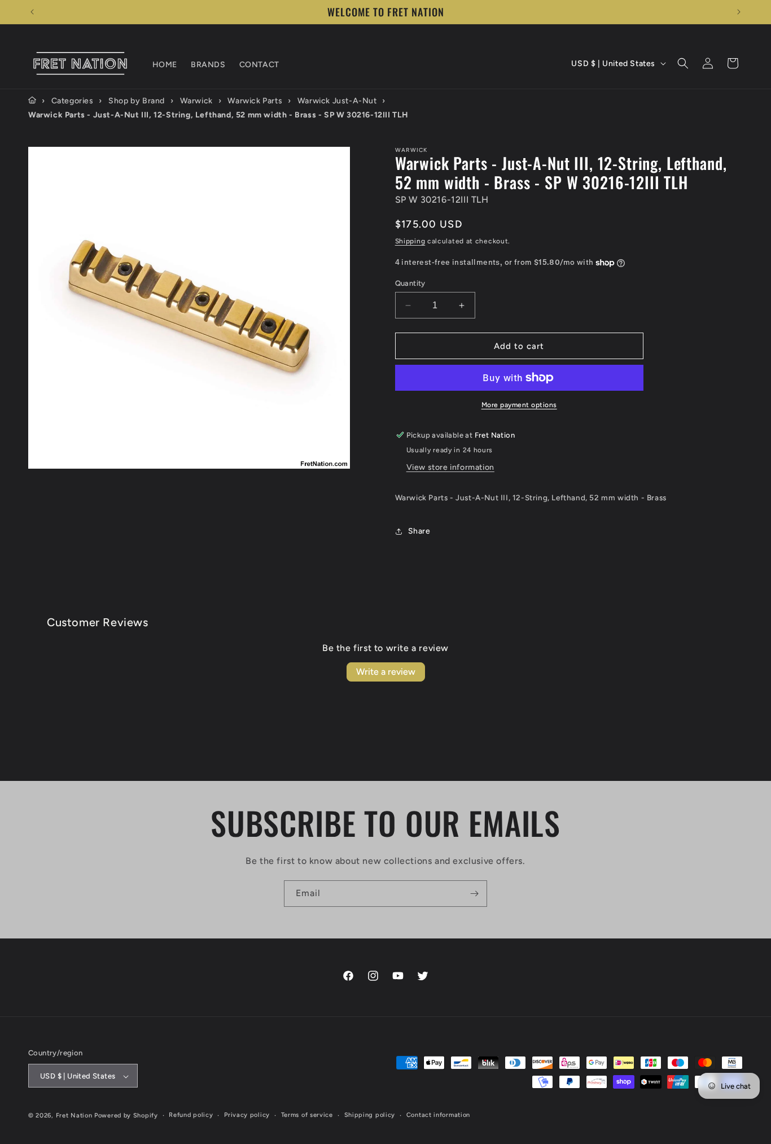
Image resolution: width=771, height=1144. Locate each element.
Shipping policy (370, 1115)
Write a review (385, 671)
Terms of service (307, 1115)
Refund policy (191, 1115)
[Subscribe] (474, 893)
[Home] (32, 100)
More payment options (519, 405)
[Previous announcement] (32, 12)
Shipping (410, 241)
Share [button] (419, 531)
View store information (450, 467)
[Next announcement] (738, 12)
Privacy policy (247, 1115)
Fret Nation (74, 1116)
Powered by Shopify (126, 1116)
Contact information (438, 1115)
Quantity (410, 283)
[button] (683, 63)
